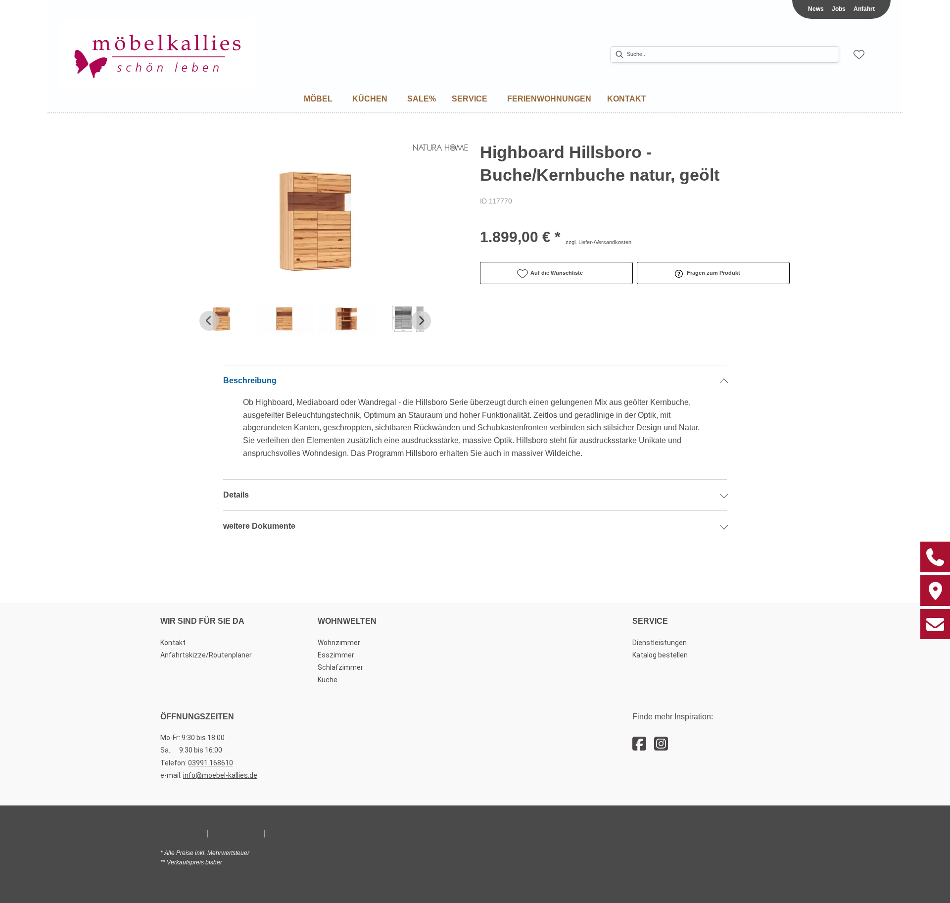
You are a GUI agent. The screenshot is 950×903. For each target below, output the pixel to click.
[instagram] (661, 744)
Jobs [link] (839, 8)
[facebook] (639, 744)
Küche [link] (327, 680)
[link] (318, 99)
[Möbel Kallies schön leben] (157, 55)
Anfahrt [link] (864, 8)
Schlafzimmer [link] (340, 667)
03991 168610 (210, 763)
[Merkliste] (859, 54)
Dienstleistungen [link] (659, 643)
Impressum (181, 833)
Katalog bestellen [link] (660, 655)
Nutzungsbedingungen (310, 833)
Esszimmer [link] (336, 655)
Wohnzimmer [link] (339, 643)
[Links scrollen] (209, 321)
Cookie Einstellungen (399, 833)
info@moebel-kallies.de (220, 775)
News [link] (816, 8)
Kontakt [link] (173, 643)
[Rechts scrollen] (421, 321)
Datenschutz (236, 833)
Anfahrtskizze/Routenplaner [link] (206, 655)
